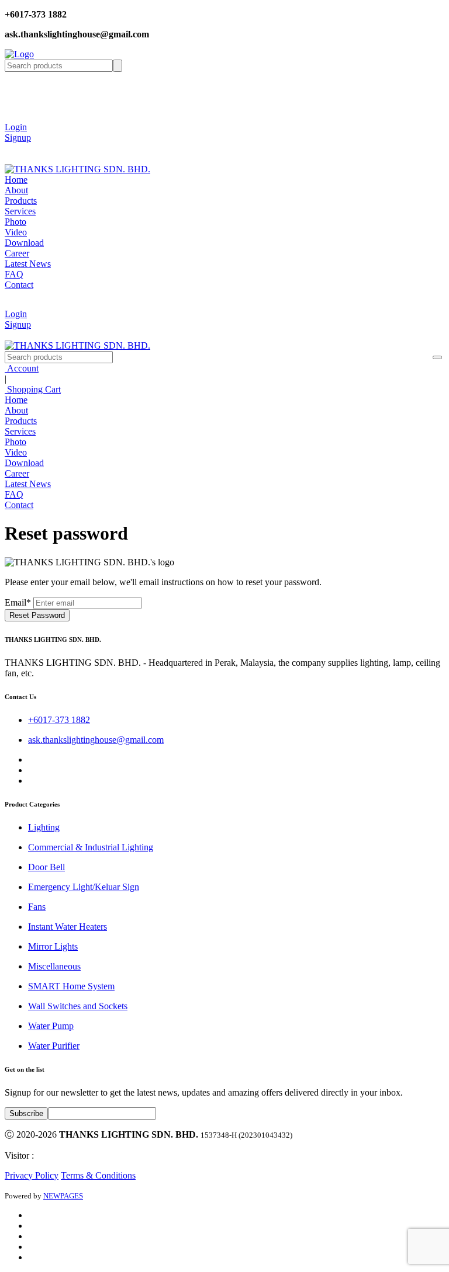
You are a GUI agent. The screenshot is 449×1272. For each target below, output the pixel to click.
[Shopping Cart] (13, 148)
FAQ (14, 274)
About (16, 190)
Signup (18, 138)
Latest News (28, 264)
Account (22, 368)
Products (21, 201)
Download (24, 243)
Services (20, 211)
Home (16, 180)
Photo (15, 222)
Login (16, 127)
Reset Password (37, 615)
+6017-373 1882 (59, 720)
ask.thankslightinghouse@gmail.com (96, 740)
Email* (18, 602)
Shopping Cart (33, 389)
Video (16, 232)
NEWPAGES (63, 1195)
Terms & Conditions (98, 1175)
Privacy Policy (31, 1175)
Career (17, 253)
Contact (19, 285)
